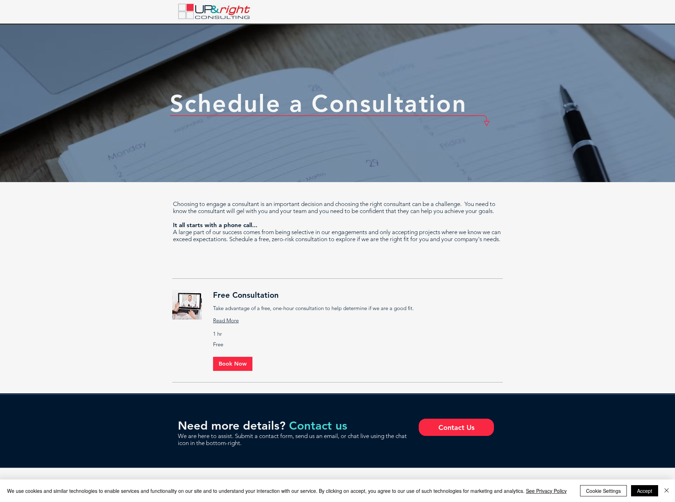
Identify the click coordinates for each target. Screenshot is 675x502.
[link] (358, 295)
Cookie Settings (603, 490)
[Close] (666, 490)
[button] (232, 364)
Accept (644, 490)
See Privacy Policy (546, 490)
